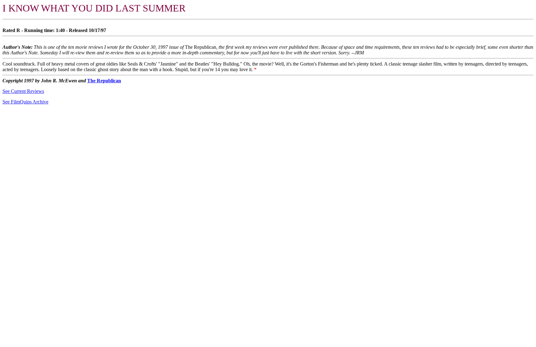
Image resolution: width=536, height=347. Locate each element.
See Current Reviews (23, 91)
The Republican (104, 80)
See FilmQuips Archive (25, 101)
